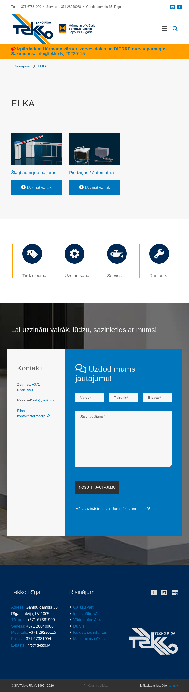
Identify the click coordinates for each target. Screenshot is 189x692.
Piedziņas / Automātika (91, 172)
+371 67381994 (37, 639)
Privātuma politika (96, 685)
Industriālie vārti (87, 614)
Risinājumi (22, 66)
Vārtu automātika (88, 620)
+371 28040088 (70, 7)
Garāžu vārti (83, 607)
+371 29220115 (42, 632)
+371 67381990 (30, 7)
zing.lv (173, 685)
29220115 (75, 53)
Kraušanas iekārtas (90, 632)
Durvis (78, 626)
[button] (160, 29)
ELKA (42, 66)
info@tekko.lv (50, 53)
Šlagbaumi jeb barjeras (33, 172)
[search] (175, 28)
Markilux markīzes (89, 639)
